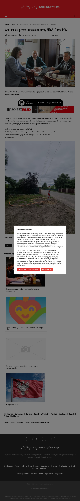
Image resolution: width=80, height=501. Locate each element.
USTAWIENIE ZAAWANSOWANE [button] (28, 269)
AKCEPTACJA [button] (47, 269)
